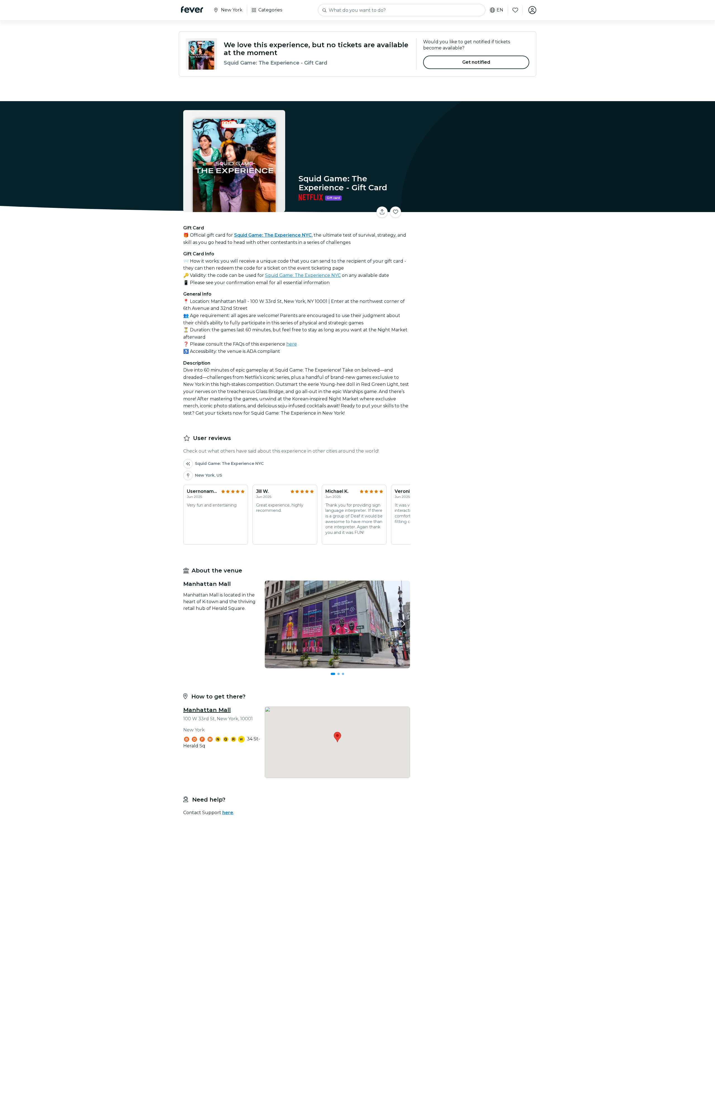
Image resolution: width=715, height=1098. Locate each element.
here (291, 344)
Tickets (474, 208)
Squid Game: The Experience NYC (303, 275)
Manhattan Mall (207, 710)
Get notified (476, 62)
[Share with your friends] (382, 212)
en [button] (500, 10)
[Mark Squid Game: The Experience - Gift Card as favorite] (395, 212)
